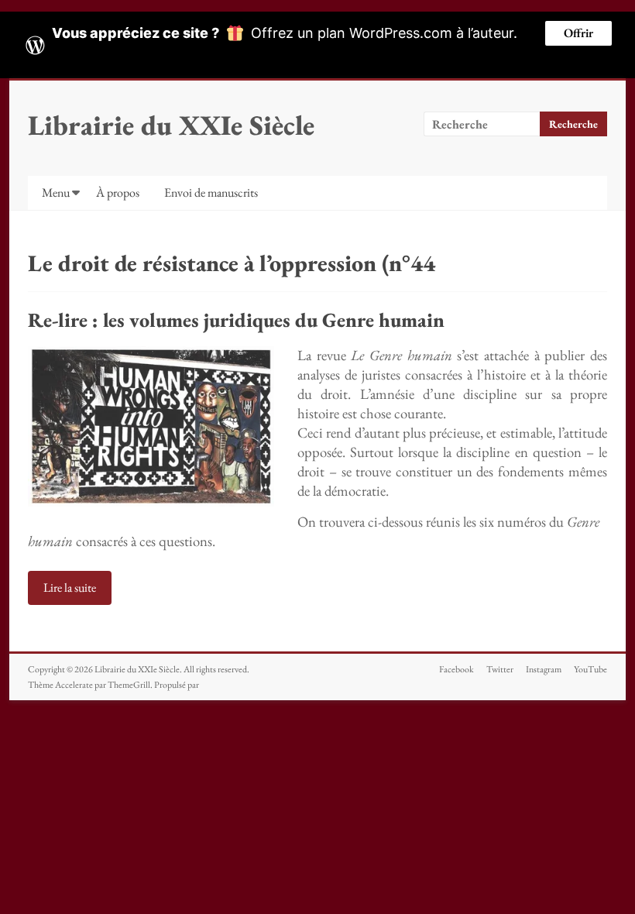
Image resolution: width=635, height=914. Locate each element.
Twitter (499, 669)
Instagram (543, 669)
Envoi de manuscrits (211, 192)
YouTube (590, 669)
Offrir (578, 33)
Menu (56, 192)
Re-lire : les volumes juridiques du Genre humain (236, 320)
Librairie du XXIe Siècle (171, 125)
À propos (117, 192)
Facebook (456, 669)
